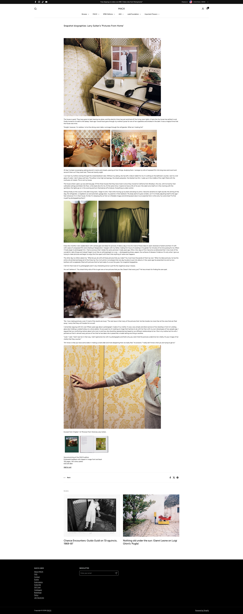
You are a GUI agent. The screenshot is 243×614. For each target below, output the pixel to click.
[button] (35, 9)
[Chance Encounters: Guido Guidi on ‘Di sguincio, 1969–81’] (92, 515)
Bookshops (37, 592)
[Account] (203, 9)
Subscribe (37, 585)
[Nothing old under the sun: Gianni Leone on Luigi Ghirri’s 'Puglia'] (151, 515)
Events (36, 579)
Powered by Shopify (202, 610)
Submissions (38, 582)
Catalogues (38, 590)
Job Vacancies (39, 598)
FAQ (35, 574)
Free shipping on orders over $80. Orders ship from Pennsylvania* (121, 2)
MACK (121, 9)
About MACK (38, 572)
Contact (37, 577)
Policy (36, 595)
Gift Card (37, 587)
